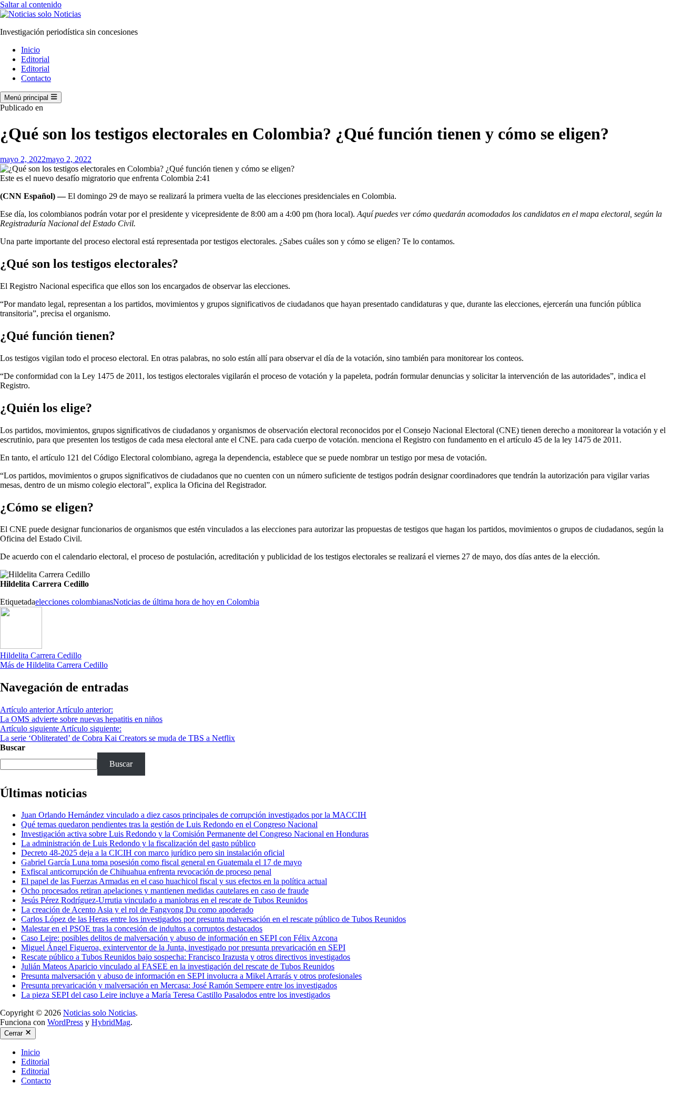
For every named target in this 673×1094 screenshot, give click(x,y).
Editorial (35, 59)
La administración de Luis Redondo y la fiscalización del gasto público (138, 843)
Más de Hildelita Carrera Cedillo (54, 664)
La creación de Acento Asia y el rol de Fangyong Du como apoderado (137, 909)
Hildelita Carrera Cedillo (40, 655)
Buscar (12, 747)
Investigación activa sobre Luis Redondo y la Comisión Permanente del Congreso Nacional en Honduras (195, 833)
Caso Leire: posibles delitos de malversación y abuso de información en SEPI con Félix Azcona (179, 938)
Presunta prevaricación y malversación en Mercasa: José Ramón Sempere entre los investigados (179, 985)
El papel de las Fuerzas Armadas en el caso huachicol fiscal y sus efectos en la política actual (174, 881)
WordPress (65, 1022)
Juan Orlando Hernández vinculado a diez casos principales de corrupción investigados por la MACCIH (193, 814)
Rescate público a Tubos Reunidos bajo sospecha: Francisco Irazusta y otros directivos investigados (185, 956)
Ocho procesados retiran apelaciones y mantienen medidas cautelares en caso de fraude (165, 890)
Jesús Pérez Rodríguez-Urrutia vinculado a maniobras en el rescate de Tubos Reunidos (164, 900)
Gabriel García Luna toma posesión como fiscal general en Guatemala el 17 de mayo (161, 862)
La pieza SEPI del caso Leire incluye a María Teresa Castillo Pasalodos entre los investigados (175, 994)
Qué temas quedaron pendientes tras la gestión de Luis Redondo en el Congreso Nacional (169, 824)
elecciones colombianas (74, 601)
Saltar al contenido (31, 4)
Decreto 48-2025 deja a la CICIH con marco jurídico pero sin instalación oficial (152, 852)
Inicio (30, 49)
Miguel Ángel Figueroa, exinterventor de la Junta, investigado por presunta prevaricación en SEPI (183, 947)
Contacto (36, 78)
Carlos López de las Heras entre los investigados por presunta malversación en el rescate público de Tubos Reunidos (213, 919)
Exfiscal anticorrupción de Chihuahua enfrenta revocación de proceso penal (146, 871)
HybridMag (110, 1022)
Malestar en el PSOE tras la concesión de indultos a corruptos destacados (141, 928)
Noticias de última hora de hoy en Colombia (186, 601)
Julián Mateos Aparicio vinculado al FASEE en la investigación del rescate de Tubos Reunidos (177, 966)
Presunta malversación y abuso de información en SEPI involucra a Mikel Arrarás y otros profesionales (191, 975)
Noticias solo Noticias (99, 1012)
